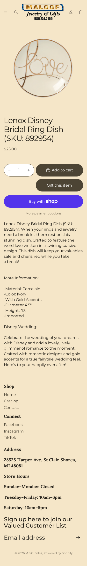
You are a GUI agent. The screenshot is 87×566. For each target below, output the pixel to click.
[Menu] (5, 12)
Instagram (14, 431)
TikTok (10, 437)
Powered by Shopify (58, 553)
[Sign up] (78, 538)
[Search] (16, 12)
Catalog (11, 401)
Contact (11, 407)
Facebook (13, 424)
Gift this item (59, 185)
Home (10, 394)
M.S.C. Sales (33, 553)
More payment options (43, 213)
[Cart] (81, 12)
